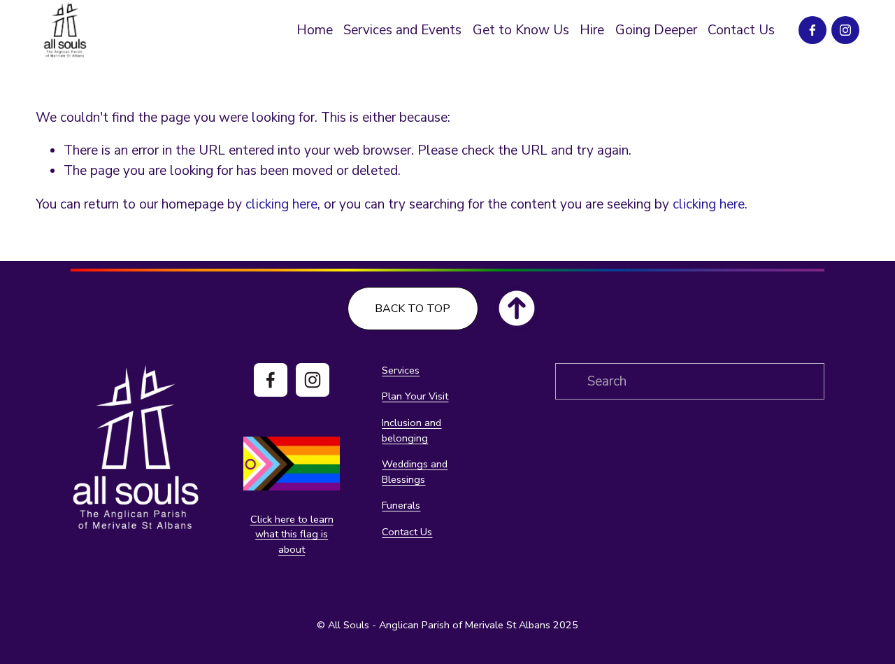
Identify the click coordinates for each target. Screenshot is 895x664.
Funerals (401, 505)
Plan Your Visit (415, 396)
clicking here (281, 204)
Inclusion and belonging (411, 430)
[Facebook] (812, 30)
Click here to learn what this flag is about (292, 534)
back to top (412, 308)
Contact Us (741, 30)
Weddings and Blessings (415, 471)
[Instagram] (845, 30)
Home (314, 30)
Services (401, 370)
